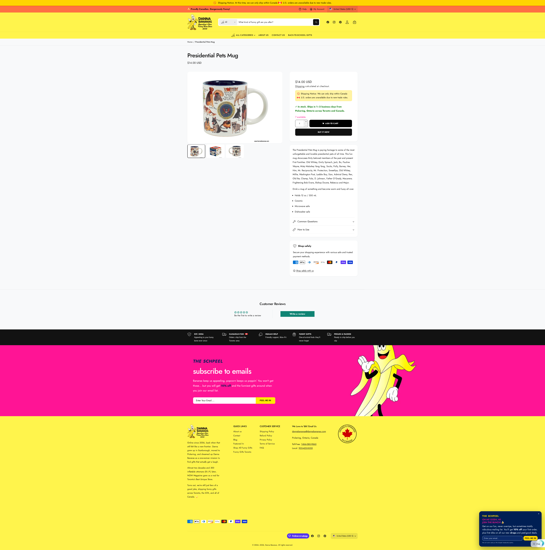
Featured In (238, 443)
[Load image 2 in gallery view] (216, 151)
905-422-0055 (306, 448)
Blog (235, 439)
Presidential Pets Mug (204, 41)
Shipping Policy (267, 431)
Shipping (300, 86)
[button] (354, 22)
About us (237, 431)
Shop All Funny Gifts (242, 447)
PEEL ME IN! (265, 401)
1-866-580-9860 (308, 444)
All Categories (244, 35)
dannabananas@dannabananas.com (309, 431)
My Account (319, 9)
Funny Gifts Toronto (242, 451)
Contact (236, 435)
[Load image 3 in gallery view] (235, 151)
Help (304, 9)
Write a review (297, 314)
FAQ (262, 447)
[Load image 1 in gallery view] (196, 151)
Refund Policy (266, 435)
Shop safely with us (305, 270)
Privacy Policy (266, 439)
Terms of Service (267, 443)
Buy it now (323, 132)
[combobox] (279, 22)
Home (190, 41)
